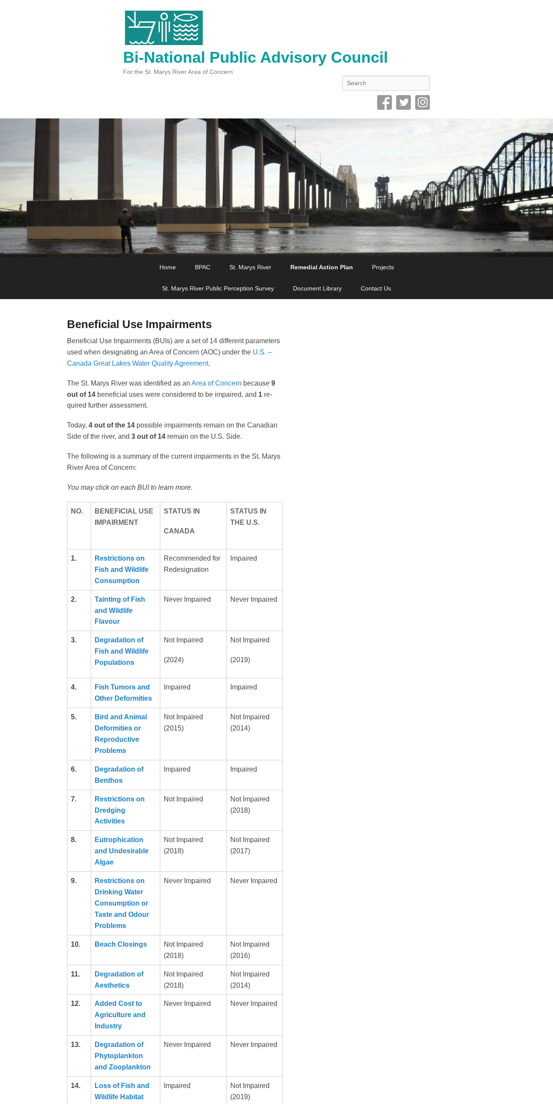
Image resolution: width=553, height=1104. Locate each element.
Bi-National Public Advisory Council (255, 57)
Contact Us (376, 288)
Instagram (422, 102)
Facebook (384, 102)
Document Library (317, 288)
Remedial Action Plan (321, 267)
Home (167, 267)
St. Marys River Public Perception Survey (218, 288)
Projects (383, 267)
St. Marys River (250, 267)
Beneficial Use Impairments (139, 324)
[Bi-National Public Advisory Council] (276, 187)
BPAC (202, 267)
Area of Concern (216, 383)
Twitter (403, 102)
